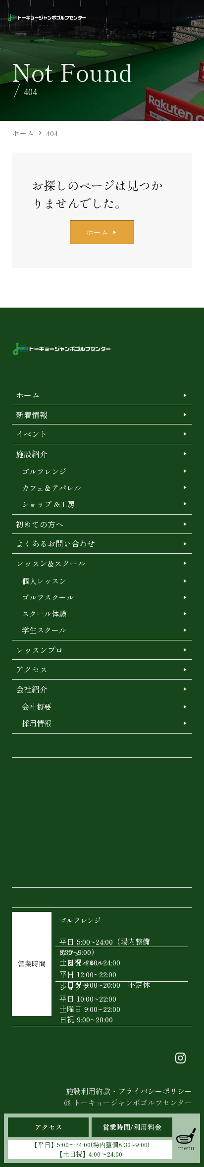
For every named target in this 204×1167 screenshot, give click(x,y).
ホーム (23, 133)
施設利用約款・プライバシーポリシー (129, 1091)
